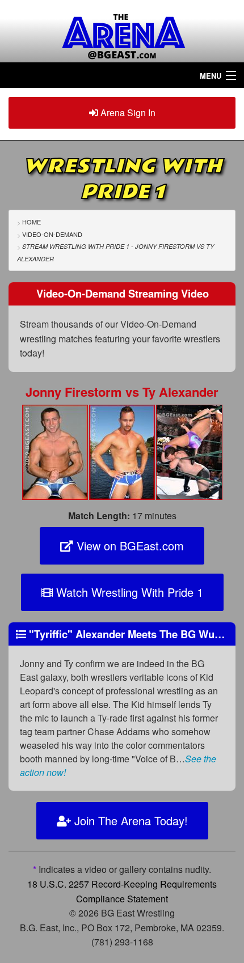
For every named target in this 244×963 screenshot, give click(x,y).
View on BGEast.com (128, 545)
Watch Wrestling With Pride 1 (128, 592)
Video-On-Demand (52, 234)
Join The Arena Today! (129, 820)
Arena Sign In (126, 112)
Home (31, 221)
